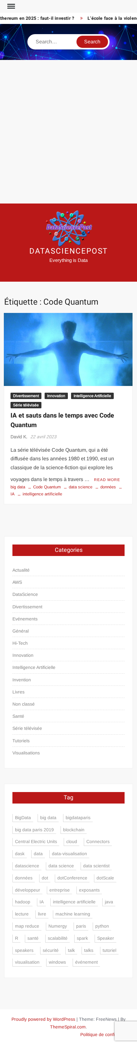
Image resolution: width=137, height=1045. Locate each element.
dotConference (72, 877)
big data (18, 487)
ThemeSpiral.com (68, 1026)
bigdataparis (78, 817)
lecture (22, 913)
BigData (23, 817)
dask (20, 853)
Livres (18, 691)
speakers (24, 950)
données (108, 487)
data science (80, 487)
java (109, 901)
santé (33, 938)
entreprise (59, 890)
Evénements (25, 618)
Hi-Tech (20, 643)
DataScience (25, 594)
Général (20, 631)
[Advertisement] (68, 131)
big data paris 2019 (34, 829)
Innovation (56, 396)
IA (42, 901)
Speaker (105, 938)
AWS (17, 582)
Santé (18, 716)
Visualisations (26, 752)
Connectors (98, 841)
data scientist (96, 865)
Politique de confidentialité (106, 1034)
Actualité (21, 570)
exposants (89, 890)
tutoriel (109, 950)
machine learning (72, 913)
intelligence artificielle (42, 494)
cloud (71, 841)
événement (86, 962)
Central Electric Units (36, 841)
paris (81, 926)
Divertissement (26, 396)
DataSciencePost (68, 251)
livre (42, 913)
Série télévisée (26, 405)
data (38, 853)
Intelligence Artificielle (92, 396)
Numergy (57, 926)
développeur (27, 890)
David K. (19, 436)
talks (88, 950)
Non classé (23, 704)
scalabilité (58, 938)
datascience (27, 865)
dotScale (105, 877)
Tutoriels (21, 740)
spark (82, 938)
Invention (21, 679)
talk (71, 950)
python (102, 926)
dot (45, 877)
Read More (107, 480)
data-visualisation (69, 853)
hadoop (22, 901)
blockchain (73, 829)
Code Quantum (47, 487)
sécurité (51, 950)
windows (57, 962)
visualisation (27, 962)
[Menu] (10, 6)
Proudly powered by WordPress (43, 1019)
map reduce (27, 926)
